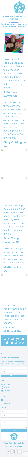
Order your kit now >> (14, 340)
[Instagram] (19, 451)
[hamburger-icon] (8, 7)
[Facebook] (8, 451)
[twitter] (12, 451)
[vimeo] (16, 451)
